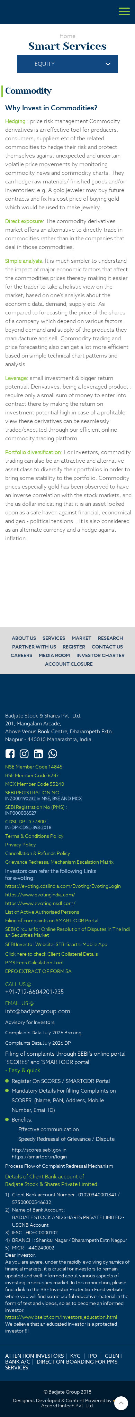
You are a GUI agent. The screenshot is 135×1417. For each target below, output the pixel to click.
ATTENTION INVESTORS (34, 1356)
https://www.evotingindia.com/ (40, 895)
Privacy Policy (20, 845)
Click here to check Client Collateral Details (51, 954)
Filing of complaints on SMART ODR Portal (51, 921)
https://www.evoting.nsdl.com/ (40, 903)
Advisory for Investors (30, 1022)
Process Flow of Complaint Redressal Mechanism (59, 1166)
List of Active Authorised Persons (42, 912)
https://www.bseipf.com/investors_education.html (61, 1317)
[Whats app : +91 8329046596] (52, 754)
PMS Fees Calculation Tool (34, 963)
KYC (75, 1356)
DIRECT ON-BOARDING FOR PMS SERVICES (61, 1364)
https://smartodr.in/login (39, 1157)
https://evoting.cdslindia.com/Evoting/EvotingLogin (63, 886)
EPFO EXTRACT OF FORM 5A (38, 971)
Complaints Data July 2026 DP (38, 1043)
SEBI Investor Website (29, 944)
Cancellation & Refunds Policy (37, 853)
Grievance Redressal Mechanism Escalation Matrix (59, 862)
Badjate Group (38, 12)
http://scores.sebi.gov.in (39, 1150)
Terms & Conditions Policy (34, 836)
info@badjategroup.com (37, 1011)
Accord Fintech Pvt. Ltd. (67, 1405)
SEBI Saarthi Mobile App (81, 944)
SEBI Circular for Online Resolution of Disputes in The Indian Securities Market (67, 932)
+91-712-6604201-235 (34, 992)
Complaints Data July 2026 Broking (43, 1032)
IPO (92, 1356)
